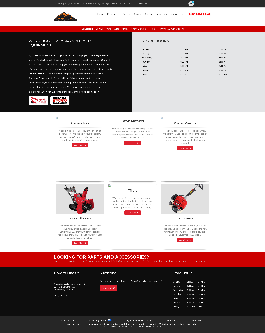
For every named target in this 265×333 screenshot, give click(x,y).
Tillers (152, 28)
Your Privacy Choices (98, 320)
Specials (149, 14)
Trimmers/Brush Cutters (171, 28)
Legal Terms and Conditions (139, 320)
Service (137, 14)
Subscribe (108, 288)
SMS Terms (171, 320)
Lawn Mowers (103, 28)
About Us (161, 14)
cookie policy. (191, 324)
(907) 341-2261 (131, 4)
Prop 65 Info (198, 320)
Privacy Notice (67, 320)
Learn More (78, 145)
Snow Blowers (138, 28)
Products (112, 14)
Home (100, 14)
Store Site (143, 4)
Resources (175, 14)
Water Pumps (121, 28)
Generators (87, 28)
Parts (125, 14)
